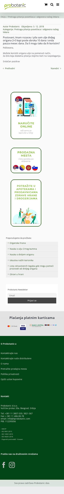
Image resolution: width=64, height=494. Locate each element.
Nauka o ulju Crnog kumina (23, 248)
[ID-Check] (12, 326)
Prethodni (10, 68)
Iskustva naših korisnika (21, 260)
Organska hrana (18, 243)
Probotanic (14, 26)
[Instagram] (12, 465)
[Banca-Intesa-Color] (37, 325)
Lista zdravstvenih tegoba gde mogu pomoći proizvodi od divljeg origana (32, 267)
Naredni (55, 68)
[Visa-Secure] (23, 325)
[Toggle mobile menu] (58, 4)
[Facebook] (4, 465)
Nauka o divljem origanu (22, 254)
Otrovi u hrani (17, 274)
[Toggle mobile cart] (46, 4)
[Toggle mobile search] (51, 4)
